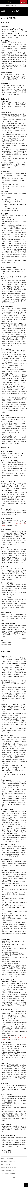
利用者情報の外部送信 (8, 1170)
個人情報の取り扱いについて (9, 1161)
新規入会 (23, 2)
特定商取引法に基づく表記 (9, 1167)
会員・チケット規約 (7, 1158)
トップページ (3, 5)
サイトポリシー (6, 1164)
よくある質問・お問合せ (8, 1173)
